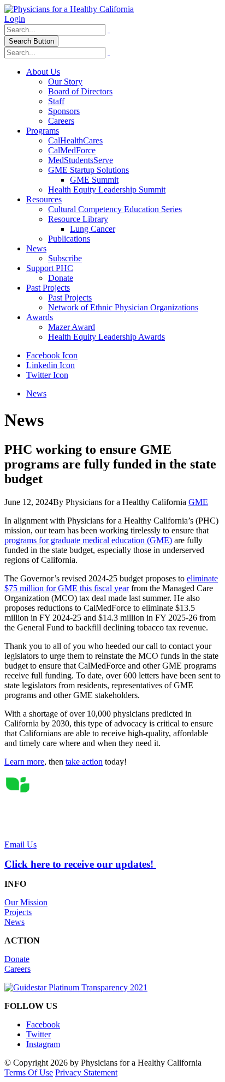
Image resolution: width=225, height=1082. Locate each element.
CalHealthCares (75, 140)
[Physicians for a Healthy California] (69, 9)
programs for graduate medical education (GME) (88, 540)
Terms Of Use (28, 1072)
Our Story (65, 81)
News (36, 248)
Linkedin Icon (50, 365)
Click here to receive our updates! (80, 864)
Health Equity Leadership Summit (106, 189)
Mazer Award (71, 327)
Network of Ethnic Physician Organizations (123, 307)
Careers (61, 120)
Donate (60, 277)
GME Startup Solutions (88, 170)
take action (84, 761)
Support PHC (49, 268)
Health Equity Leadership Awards (106, 336)
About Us (43, 71)
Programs (42, 130)
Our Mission (26, 902)
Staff (56, 101)
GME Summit (94, 179)
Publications (69, 238)
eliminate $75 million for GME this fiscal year (111, 583)
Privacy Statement (86, 1072)
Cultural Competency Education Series (115, 209)
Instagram (43, 1044)
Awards (39, 317)
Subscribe (65, 258)
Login (14, 18)
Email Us (20, 844)
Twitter (38, 1034)
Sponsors (64, 111)
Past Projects (48, 287)
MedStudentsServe (80, 160)
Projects (18, 912)
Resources (44, 199)
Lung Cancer (92, 228)
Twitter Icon (47, 375)
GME (198, 502)
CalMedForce (72, 150)
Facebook (43, 1024)
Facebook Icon (52, 355)
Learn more (24, 761)
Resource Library (78, 219)
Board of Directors (80, 91)
